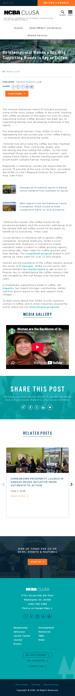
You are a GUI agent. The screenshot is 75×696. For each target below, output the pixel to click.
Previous (3, 484)
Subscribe (15, 94)
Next (71, 484)
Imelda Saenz (36, 269)
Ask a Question (36, 661)
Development (46, 628)
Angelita (8, 288)
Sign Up (36, 562)
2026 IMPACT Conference (45, 28)
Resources (45, 632)
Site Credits (22, 685)
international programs (44, 307)
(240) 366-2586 (37, 604)
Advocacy (19, 632)
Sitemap (36, 685)
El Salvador (26, 266)
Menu (70, 15)
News (42, 640)
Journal (18, 640)
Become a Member (56, 3)
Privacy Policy (51, 685)
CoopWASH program (38, 254)
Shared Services (38, 35)
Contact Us (36, 666)
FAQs (41, 636)
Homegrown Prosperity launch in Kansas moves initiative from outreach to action (37, 482)
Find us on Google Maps (36, 608)
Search (62, 15)
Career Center (22, 636)
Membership (21, 628)
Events (18, 28)
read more (18, 496)
